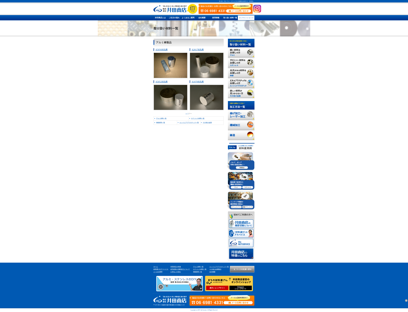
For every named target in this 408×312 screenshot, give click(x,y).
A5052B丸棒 (161, 81)
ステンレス (247, 187)
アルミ (236, 187)
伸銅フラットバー (248, 207)
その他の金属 (207, 122)
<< (186, 113)
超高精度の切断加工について (180, 269)
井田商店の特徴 (175, 267)
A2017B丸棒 (198, 49)
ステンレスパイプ (236, 207)
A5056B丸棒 (161, 49)
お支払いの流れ (175, 272)
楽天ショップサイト (217, 288)
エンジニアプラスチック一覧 (189, 122)
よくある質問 (157, 272)
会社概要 (212, 272)
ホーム (155, 267)
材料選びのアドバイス (160, 269)
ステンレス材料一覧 (197, 118)
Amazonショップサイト (240, 288)
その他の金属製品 (215, 269)
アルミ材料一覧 (161, 118)
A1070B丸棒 (198, 81)
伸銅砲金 (241, 167)
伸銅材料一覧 (160, 122)
